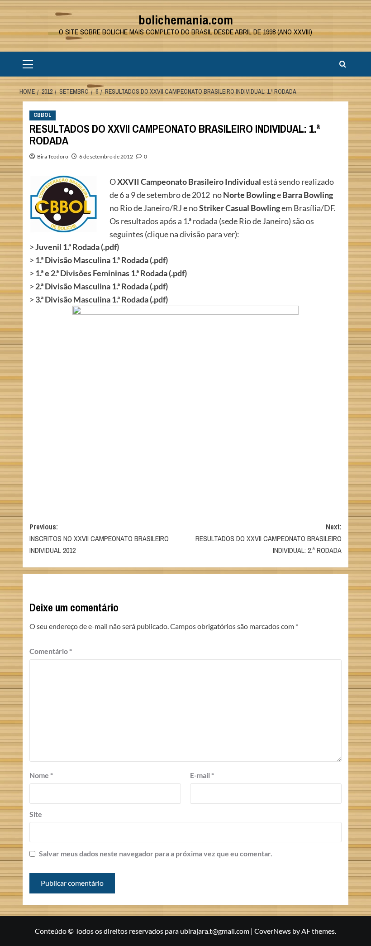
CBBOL (42, 115)
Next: (268, 538)
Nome (41, 775)
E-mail (202, 775)
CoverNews (272, 931)
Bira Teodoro (52, 156)
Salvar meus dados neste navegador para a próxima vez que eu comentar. (155, 853)
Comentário (50, 651)
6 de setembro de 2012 (106, 156)
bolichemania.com (185, 20)
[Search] (342, 64)
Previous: (99, 538)
